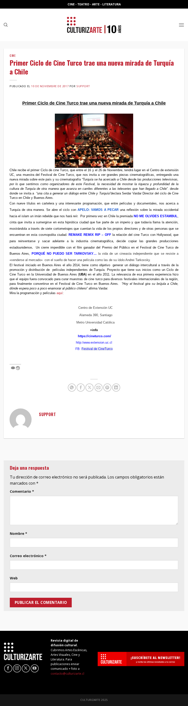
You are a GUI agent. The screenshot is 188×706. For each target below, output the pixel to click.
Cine (12, 56)
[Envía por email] (98, 387)
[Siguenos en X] (26, 668)
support (83, 86)
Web (14, 578)
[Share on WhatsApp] (72, 387)
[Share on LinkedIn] (116, 387)
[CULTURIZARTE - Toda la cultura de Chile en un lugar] (94, 25)
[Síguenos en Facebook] (8, 668)
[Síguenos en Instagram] (17, 668)
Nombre (18, 533)
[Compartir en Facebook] (81, 387)
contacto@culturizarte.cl (67, 673)
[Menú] (181, 25)
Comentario (22, 491)
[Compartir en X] (89, 387)
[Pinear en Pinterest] (107, 387)
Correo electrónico (28, 555)
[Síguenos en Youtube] (35, 668)
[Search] (6, 25)
